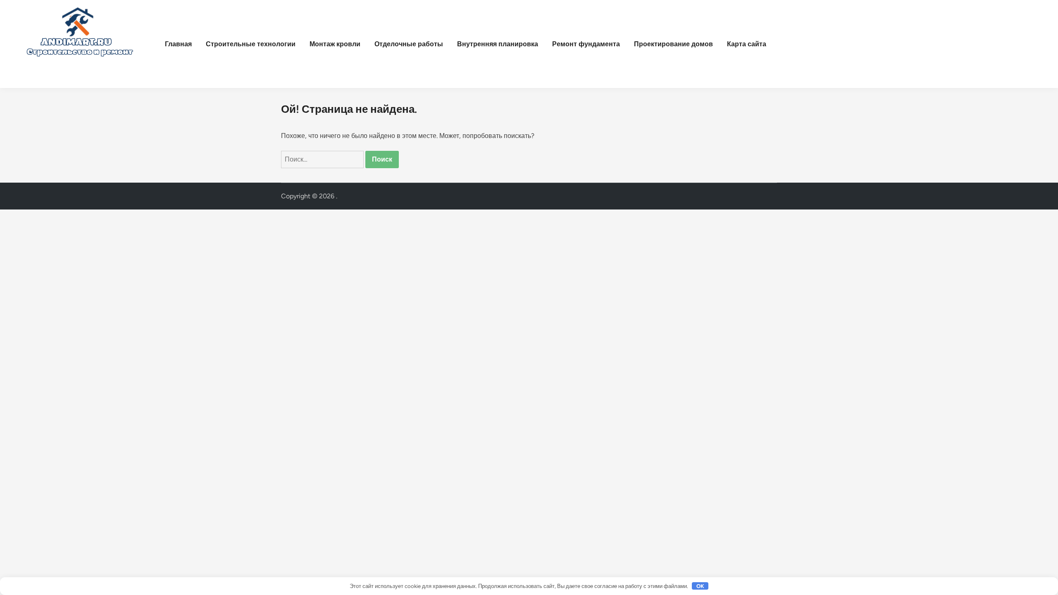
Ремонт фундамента (586, 44)
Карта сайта (746, 44)
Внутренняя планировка (497, 44)
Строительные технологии (250, 44)
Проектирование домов (673, 44)
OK (700, 586)
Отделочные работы (408, 44)
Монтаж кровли (335, 44)
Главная (178, 44)
